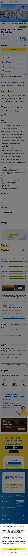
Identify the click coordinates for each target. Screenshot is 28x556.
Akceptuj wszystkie (14, 549)
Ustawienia (16, 553)
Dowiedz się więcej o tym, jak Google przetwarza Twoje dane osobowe (13, 545)
